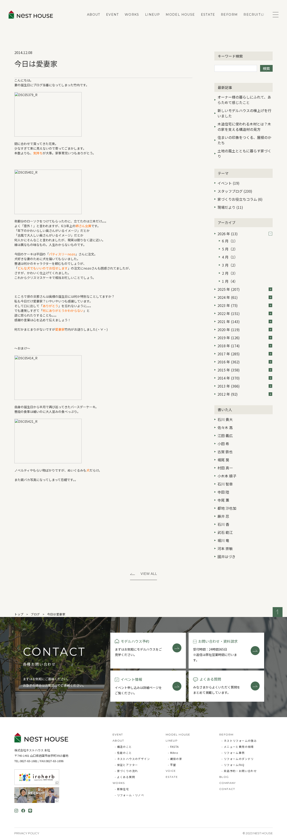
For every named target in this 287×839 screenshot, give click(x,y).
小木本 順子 (226, 476)
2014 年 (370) (228, 378)
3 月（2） (230, 265)
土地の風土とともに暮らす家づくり (244, 153)
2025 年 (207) (228, 289)
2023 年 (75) (227, 305)
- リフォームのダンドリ (238, 759)
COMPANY (227, 783)
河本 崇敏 (225, 548)
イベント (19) (228, 183)
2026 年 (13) (227, 233)
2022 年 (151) (228, 313)
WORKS (132, 15)
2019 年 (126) (228, 337)
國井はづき (226, 556)
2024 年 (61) (227, 297)
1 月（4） (230, 281)
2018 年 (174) (228, 345)
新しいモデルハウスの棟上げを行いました (244, 113)
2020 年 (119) (228, 329)
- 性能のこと (123, 753)
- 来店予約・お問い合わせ (239, 771)
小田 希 (223, 443)
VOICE (171, 770)
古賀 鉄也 (225, 451)
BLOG (224, 777)
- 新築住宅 (122, 789)
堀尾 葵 (223, 459)
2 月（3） (230, 273)
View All (149, 574)
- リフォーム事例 (233, 753)
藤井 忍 (223, 516)
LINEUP (152, 15)
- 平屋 (172, 765)
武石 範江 (225, 532)
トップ (19, 614)
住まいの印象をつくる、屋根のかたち (244, 140)
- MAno (173, 753)
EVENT (112, 15)
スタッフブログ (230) (234, 191)
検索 (266, 68)
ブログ (35, 614)
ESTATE (208, 15)
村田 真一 (225, 467)
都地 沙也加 (226, 508)
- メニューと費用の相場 (238, 746)
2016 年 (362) (228, 362)
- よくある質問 (125, 777)
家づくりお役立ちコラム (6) (240, 199)
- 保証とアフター (126, 765)
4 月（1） (230, 257)
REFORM (229, 15)
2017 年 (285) (228, 353)
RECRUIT (252, 15)
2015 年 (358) (228, 370)
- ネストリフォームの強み (239, 740)
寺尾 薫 (223, 500)
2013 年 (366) (228, 386)
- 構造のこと (123, 746)
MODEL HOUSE (180, 15)
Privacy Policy (26, 833)
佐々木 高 (225, 427)
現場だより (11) (230, 207)
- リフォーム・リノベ (129, 795)
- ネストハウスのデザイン (132, 759)
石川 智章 (225, 484)
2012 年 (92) (227, 394)
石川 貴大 (225, 419)
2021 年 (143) (228, 321)
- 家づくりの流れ (126, 771)
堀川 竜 (223, 540)
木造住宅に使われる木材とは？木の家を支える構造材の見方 (244, 126)
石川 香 (223, 524)
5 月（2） (230, 249)
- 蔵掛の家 (175, 759)
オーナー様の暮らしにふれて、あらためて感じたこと (244, 99)
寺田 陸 (223, 492)
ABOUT (93, 15)
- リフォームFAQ (233, 765)
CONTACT (227, 789)
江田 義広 (225, 435)
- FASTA (173, 746)
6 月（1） (230, 241)
